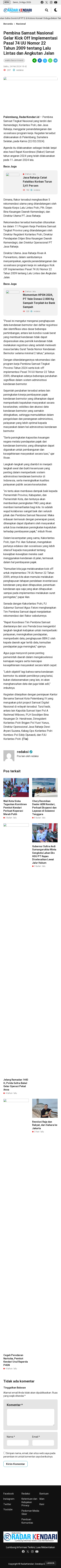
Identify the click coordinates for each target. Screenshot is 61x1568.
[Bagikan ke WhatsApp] (50, 60)
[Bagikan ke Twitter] (45, 60)
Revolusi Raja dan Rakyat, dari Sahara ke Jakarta (44, 1125)
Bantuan (44, 1493)
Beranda (8, 24)
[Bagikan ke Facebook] (39, 60)
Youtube (8, 1509)
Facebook (8, 1493)
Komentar (15, 1405)
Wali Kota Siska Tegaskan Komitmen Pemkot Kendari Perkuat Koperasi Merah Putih (15, 808)
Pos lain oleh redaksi (28, 756)
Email (36, 1436)
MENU (6, 2)
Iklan (41, 1498)
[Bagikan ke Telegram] (55, 60)
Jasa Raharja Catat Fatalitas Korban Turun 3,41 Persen (37, 181)
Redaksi (26, 1493)
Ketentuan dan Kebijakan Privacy (29, 1502)
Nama (11, 1436)
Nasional (21, 24)
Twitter (7, 1504)
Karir (41, 1504)
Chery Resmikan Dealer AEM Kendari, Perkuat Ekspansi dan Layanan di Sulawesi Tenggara (44, 808)
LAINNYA (50, 1563)
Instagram (8, 1498)
